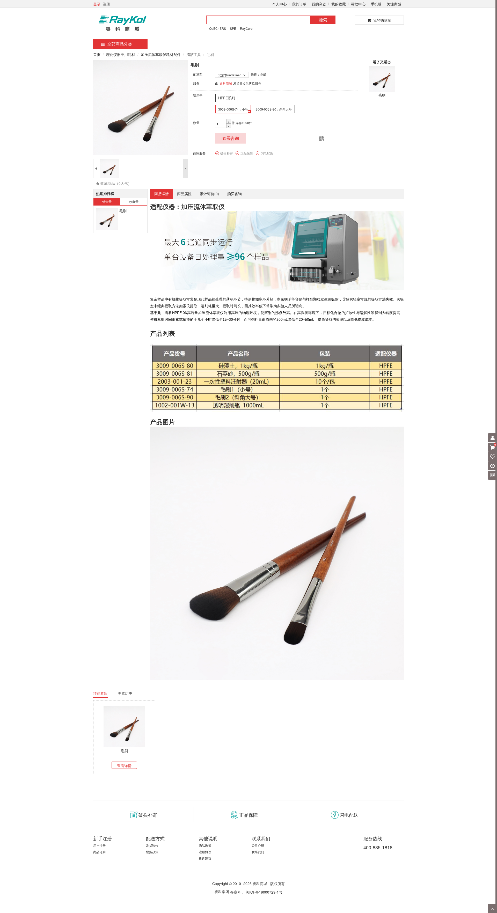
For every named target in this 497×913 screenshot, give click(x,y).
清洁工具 (193, 54)
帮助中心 (358, 3)
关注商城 (394, 3)
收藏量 (133, 201)
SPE (233, 28)
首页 (96, 54)
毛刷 (123, 210)
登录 (96, 3)
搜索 (323, 20)
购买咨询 (230, 138)
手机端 (376, 3)
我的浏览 (319, 3)
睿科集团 (222, 891)
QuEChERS (217, 28)
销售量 (107, 201)
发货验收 (152, 845)
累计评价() (209, 193)
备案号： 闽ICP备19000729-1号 (256, 892)
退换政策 (152, 852)
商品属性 (184, 193)
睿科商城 (226, 83)
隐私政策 (205, 845)
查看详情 (124, 765)
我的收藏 (338, 3)
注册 (106, 3)
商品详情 (161, 193)
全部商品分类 (119, 44)
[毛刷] (107, 219)
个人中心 (279, 3)
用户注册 (99, 845)
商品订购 (99, 852)
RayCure (246, 28)
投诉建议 (205, 858)
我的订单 (299, 3)
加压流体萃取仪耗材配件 (161, 54)
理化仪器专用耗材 (120, 54)
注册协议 (205, 852)
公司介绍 (258, 845)
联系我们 (258, 852)
